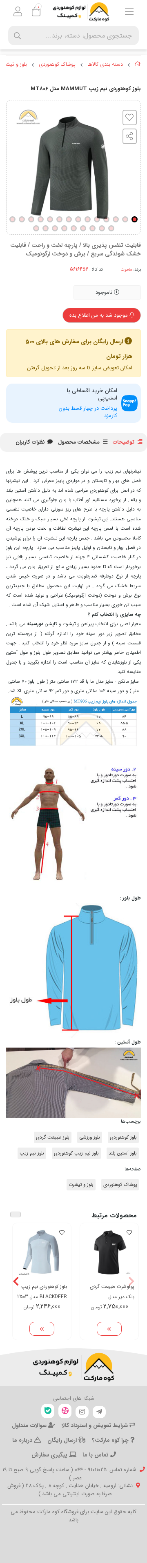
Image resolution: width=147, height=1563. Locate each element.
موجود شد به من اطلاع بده (99, 315)
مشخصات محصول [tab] (79, 442)
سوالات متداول (30, 1425)
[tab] (30, 442)
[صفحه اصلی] (138, 65)
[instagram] (82, 1412)
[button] (131, 1281)
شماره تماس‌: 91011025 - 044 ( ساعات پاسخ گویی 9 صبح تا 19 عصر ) (69, 1473)
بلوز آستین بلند (123, 1153)
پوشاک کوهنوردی (57, 64)
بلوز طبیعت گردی (52, 1137)
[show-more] (109, 1329)
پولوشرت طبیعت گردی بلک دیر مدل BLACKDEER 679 (112, 1292)
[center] (17, 35)
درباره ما (23, 1440)
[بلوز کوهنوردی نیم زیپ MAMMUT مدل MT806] (73, 1367)
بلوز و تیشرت (81, 1184)
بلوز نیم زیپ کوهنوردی (76, 1153)
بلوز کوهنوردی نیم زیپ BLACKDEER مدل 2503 (42, 1292)
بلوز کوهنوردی (123, 1137)
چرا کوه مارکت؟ (111, 1440)
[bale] (48, 1411)
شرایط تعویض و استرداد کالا (95, 1425)
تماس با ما (96, 1454)
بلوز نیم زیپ (32, 1153)
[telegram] (99, 1412)
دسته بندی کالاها (105, 64)
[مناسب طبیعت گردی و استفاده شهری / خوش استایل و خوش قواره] (109, 1252)
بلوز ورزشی (89, 1137)
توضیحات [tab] (123, 442)
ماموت (126, 269)
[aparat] (65, 1411)
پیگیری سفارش (50, 1454)
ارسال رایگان (62, 1440)
